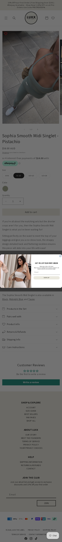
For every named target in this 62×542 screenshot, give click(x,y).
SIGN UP (46, 277)
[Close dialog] (60, 256)
